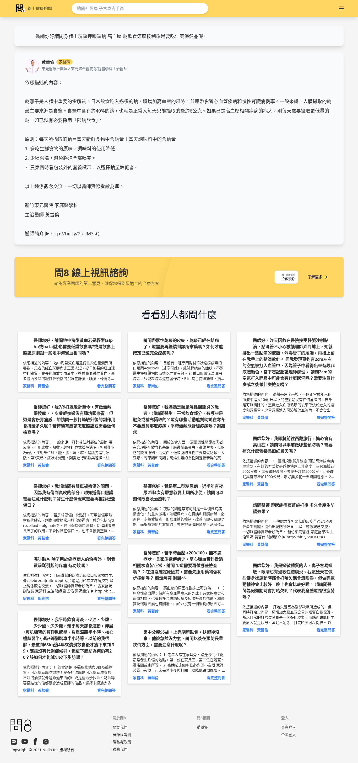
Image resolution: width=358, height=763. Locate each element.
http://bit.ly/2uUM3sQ (75, 233)
